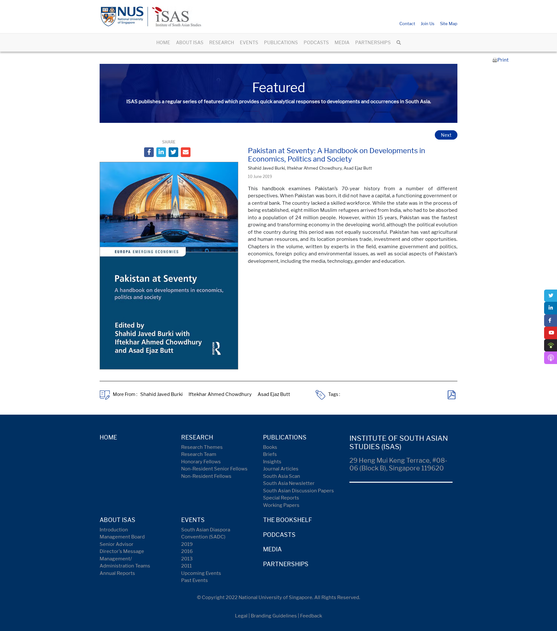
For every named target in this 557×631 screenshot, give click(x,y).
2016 (187, 551)
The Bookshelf (287, 520)
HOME (163, 42)
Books (270, 447)
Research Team (198, 454)
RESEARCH (221, 42)
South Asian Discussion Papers (298, 491)
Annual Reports (117, 573)
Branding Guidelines (274, 616)
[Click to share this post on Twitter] (173, 152)
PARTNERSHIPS (373, 42)
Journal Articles (280, 469)
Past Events (194, 580)
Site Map (448, 23)
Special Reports (281, 498)
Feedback (311, 616)
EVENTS (249, 42)
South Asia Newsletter (289, 483)
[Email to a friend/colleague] (186, 152)
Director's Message (122, 551)
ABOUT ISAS (189, 42)
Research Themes (202, 447)
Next (446, 135)
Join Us (428, 23)
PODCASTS (316, 42)
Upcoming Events (201, 573)
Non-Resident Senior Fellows (214, 469)
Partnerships (285, 564)
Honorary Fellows (201, 462)
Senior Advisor (116, 544)
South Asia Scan (281, 476)
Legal (241, 616)
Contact (407, 23)
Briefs (270, 454)
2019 (187, 544)
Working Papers (281, 505)
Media (272, 549)
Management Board (122, 537)
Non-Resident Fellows (206, 476)
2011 (186, 566)
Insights (272, 462)
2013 (187, 559)
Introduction (114, 530)
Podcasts (279, 534)
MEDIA (342, 42)
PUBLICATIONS (281, 42)
